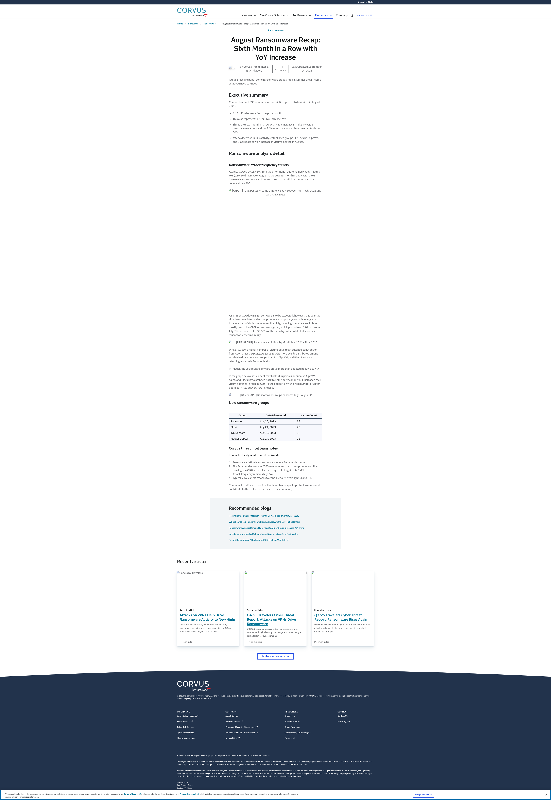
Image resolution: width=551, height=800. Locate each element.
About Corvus (231, 716)
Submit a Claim (366, 2)
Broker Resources (292, 727)
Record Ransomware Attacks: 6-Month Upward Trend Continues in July (264, 516)
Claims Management (186, 738)
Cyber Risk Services (185, 727)
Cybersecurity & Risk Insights (298, 733)
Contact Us (363, 15)
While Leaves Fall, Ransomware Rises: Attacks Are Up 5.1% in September (264, 522)
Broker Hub (290, 716)
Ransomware (210, 24)
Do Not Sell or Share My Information (241, 733)
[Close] (546, 795)
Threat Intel (290, 738)
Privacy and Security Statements (241, 727)
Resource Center (292, 722)
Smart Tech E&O (185, 721)
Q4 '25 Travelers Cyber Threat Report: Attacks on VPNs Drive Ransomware (271, 619)
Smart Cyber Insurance (188, 716)
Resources (193, 24)
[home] (192, 12)
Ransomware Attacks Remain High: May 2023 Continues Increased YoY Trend (266, 528)
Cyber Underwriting (185, 733)
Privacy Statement (188, 794)
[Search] (351, 15)
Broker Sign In (344, 722)
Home (180, 24)
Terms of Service (234, 722)
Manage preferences (423, 795)
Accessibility (232, 738)
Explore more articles (275, 656)
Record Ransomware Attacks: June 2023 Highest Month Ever (259, 540)
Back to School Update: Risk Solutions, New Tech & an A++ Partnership (263, 534)
